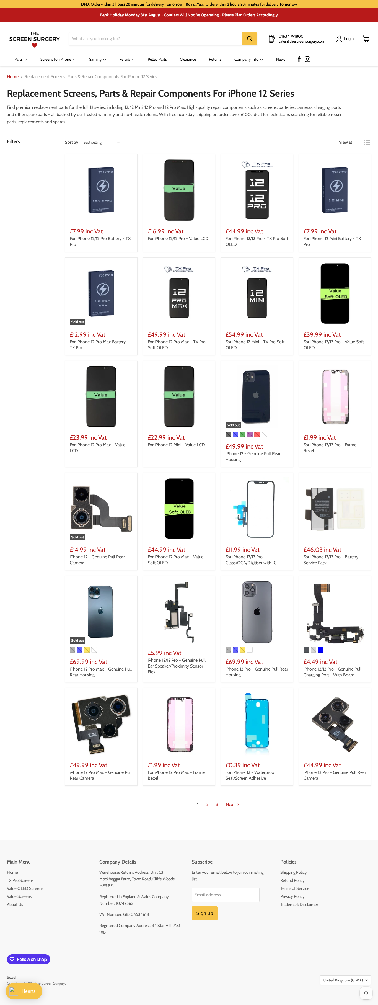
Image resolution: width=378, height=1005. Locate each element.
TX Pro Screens (20, 880)
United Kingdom (343, 980)
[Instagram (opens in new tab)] (307, 59)
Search (12, 977)
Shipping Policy (293, 872)
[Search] (249, 38)
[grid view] (359, 142)
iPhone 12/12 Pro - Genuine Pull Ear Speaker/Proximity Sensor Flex (177, 666)
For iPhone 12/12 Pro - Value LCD (178, 238)
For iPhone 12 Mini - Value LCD (176, 444)
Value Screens (19, 896)
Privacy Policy (292, 896)
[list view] (367, 142)
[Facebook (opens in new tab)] (299, 59)
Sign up (204, 913)
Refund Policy (292, 880)
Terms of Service (294, 888)
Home (13, 76)
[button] (346, 38)
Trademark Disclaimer (299, 904)
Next (231, 804)
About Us (15, 904)
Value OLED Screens (25, 888)
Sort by (71, 142)
